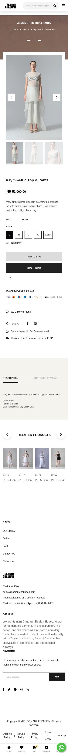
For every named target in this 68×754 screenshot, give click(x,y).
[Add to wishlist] (10, 278)
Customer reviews (45, 378)
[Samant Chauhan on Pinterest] (15, 690)
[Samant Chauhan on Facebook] (3, 690)
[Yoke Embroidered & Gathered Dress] (39, 40)
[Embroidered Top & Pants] (30, 40)
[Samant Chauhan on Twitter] (9, 690)
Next (56, 97)
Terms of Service (48, 735)
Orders (6, 538)
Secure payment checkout (20, 291)
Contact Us (9, 553)
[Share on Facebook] (28, 323)
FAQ (5, 546)
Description (10, 378)
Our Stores (9, 531)
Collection (8, 561)
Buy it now (34, 268)
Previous (11, 97)
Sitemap (61, 735)
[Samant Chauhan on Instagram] (21, 690)
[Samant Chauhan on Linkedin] (27, 690)
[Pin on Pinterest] (36, 323)
